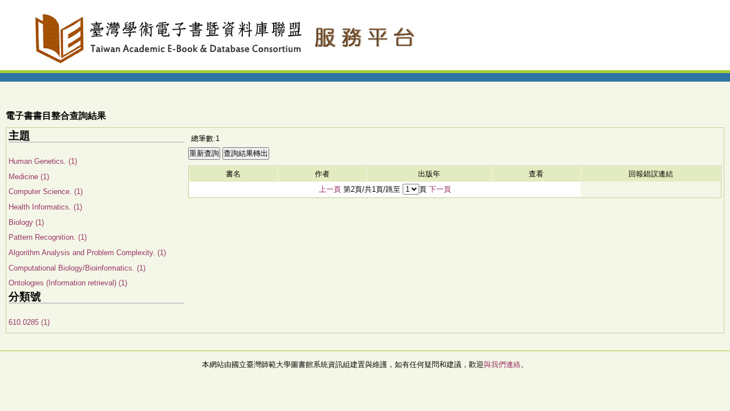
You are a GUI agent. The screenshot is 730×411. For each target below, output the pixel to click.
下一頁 (440, 189)
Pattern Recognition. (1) (48, 237)
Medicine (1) (29, 176)
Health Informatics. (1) (45, 207)
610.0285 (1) (29, 322)
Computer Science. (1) (46, 191)
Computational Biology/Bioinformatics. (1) (77, 268)
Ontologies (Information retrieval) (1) (68, 283)
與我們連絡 (502, 364)
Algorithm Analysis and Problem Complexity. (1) (87, 252)
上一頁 (330, 189)
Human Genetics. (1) (43, 161)
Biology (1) (26, 222)
